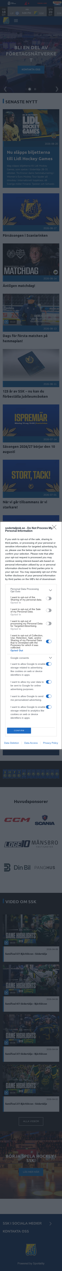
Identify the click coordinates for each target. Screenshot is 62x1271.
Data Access (31, 742)
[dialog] (31, 635)
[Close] (55, 528)
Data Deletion (11, 742)
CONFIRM (19, 730)
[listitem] (31, 590)
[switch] (48, 598)
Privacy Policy (50, 742)
